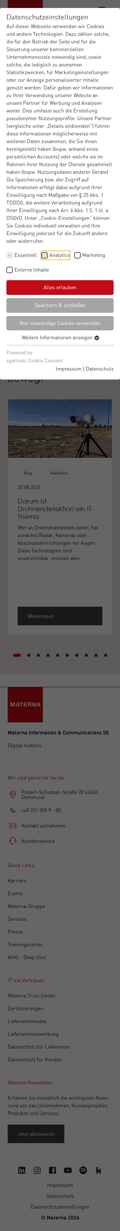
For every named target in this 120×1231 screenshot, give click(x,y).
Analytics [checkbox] (59, 255)
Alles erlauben (60, 287)
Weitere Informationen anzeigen (58, 337)
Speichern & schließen (60, 305)
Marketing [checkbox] (93, 255)
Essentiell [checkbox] (25, 255)
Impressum (69, 368)
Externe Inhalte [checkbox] (31, 269)
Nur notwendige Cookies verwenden (60, 323)
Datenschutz (100, 368)
